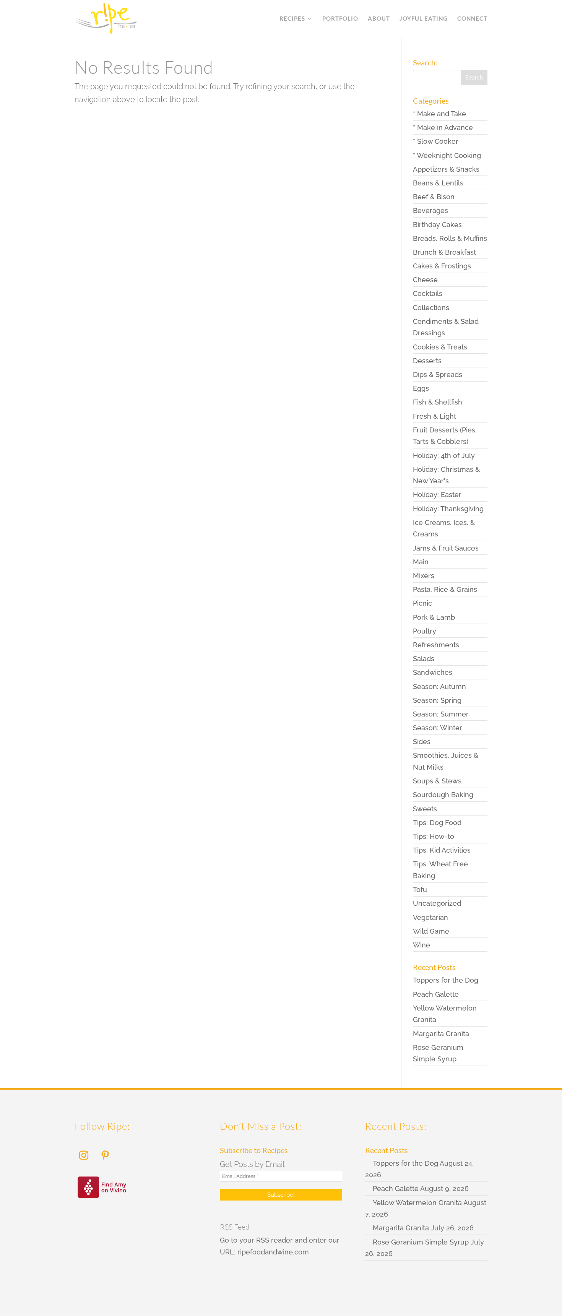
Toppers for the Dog (445, 980)
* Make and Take (439, 114)
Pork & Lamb (434, 617)
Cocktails (427, 293)
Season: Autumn (439, 686)
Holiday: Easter (437, 495)
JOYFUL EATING (424, 19)
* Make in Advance (443, 127)
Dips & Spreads (437, 374)
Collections (431, 308)
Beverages (430, 210)
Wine (421, 945)
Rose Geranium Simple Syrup (421, 1242)
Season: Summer (441, 714)
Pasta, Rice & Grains (445, 589)
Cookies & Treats (440, 347)
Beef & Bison (434, 197)
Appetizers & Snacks (446, 169)
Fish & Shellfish (437, 402)
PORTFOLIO (340, 19)
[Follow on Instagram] (84, 1155)
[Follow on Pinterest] (105, 1155)
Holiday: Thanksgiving (448, 509)
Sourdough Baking (443, 795)
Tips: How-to (433, 836)
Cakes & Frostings (442, 266)
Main (421, 562)
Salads (423, 659)
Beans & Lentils (438, 183)
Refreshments (436, 645)
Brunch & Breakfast (444, 252)
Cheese (425, 280)
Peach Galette (436, 994)
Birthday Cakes (437, 225)
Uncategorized (437, 903)
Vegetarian (430, 917)
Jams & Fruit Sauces (446, 548)
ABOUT (379, 19)
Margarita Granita (441, 1034)
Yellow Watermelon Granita (417, 1203)
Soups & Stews (437, 781)
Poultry (424, 631)
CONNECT (472, 19)
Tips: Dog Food (437, 823)
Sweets (425, 809)
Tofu (420, 889)
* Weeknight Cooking (447, 155)
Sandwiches (432, 672)
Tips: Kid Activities (442, 850)
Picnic (422, 603)
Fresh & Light (434, 416)
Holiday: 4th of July (444, 456)
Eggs (421, 388)
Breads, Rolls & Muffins (450, 238)
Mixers (423, 576)
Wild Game (431, 931)
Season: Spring (437, 700)
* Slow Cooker (435, 141)
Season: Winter (437, 728)
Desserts (427, 361)
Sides (421, 742)
